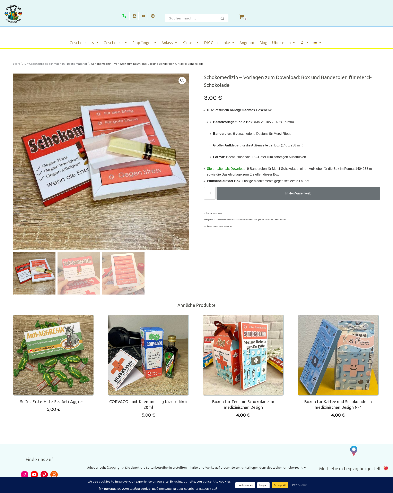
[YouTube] (34, 474)
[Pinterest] (153, 16)
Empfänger (142, 42)
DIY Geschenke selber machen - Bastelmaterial (55, 64)
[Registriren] (305, 43)
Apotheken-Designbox (223, 226)
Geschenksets (82, 42)
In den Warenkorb (298, 193)
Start (16, 64)
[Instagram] (135, 16)
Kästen (188, 42)
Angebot (247, 42)
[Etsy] (54, 474)
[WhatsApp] (125, 16)
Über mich (281, 42)
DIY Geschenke (217, 42)
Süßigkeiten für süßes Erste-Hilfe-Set (270, 220)
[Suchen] (222, 18)
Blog (263, 42)
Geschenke (113, 42)
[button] (182, 80)
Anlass (167, 42)
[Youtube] (144, 16)
